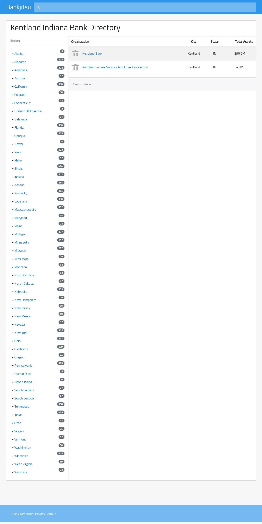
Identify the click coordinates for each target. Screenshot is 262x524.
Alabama (20, 61)
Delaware (20, 119)
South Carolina (24, 390)
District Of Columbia (28, 111)
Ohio (17, 340)
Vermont (20, 439)
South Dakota (24, 398)
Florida (19, 127)
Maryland (20, 217)
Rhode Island (23, 381)
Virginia (19, 431)
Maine (18, 225)
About (51, 513)
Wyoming (20, 472)
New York (20, 332)
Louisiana (20, 201)
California (20, 86)
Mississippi (21, 258)
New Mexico (22, 316)
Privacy (40, 513)
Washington (22, 447)
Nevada (19, 324)
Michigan (20, 234)
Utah (17, 422)
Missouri (20, 250)
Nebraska (20, 291)
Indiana (19, 176)
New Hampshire (25, 299)
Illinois (18, 168)
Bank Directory (22, 513)
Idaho (18, 160)
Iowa (17, 152)
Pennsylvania (23, 365)
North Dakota (24, 283)
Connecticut (22, 102)
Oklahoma (21, 349)
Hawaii (19, 143)
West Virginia (23, 463)
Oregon (19, 357)
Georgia (19, 135)
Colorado (20, 94)
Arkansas (20, 70)
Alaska (18, 53)
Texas (18, 414)
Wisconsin (21, 455)
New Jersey (22, 307)
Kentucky (20, 193)
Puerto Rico (22, 373)
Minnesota (21, 242)
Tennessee (21, 406)
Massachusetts (25, 209)
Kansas (19, 184)
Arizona (19, 78)
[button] (12, 53)
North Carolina (24, 275)
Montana (20, 266)
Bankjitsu (18, 7)
